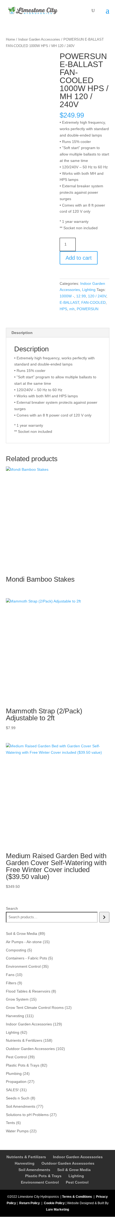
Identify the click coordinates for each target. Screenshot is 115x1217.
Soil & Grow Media (74, 1170)
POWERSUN (87, 309)
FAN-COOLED (93, 302)
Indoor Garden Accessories (39, 39)
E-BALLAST (69, 302)
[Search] (104, 917)
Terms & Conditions (77, 1197)
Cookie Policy (54, 1203)
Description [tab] (22, 333)
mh (72, 309)
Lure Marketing (57, 1209)
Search (12, 908)
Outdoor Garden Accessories (67, 1163)
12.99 (81, 296)
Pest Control (77, 1182)
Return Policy (29, 1203)
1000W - (67, 296)
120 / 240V (97, 296)
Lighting (88, 289)
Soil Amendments (34, 1170)
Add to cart (79, 258)
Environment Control (40, 1182)
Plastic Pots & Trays (43, 1176)
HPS (63, 309)
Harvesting (24, 1163)
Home (10, 39)
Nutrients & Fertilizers (26, 1157)
